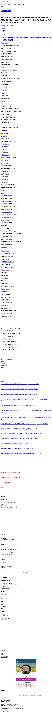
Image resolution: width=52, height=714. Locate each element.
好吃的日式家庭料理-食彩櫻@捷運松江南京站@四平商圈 (14, 443)
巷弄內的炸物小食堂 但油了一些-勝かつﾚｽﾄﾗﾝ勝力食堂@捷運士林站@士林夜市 (19, 438)
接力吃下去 (6, 10)
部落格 (4, 30)
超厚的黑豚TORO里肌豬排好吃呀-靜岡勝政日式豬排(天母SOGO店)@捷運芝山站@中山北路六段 (24, 433)
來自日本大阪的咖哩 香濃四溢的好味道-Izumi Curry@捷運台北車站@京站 (18, 405)
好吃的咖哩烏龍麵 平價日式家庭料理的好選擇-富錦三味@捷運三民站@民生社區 (20, 384)
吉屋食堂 (6, 499)
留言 (11, 549)
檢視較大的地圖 (3, 534)
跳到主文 (3, 14)
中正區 (10, 554)
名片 (4, 31)
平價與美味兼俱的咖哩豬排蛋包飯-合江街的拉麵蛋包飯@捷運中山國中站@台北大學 (21, 453)
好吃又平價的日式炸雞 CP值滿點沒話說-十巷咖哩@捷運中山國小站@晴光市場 (19, 389)
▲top (2, 556)
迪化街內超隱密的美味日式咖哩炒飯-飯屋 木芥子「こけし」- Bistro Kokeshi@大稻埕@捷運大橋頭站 (24, 424)
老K (1, 541)
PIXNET (15, 695)
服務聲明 (39, 695)
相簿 (4, 28)
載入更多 (3, 559)
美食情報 (11, 25)
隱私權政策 (33, 695)
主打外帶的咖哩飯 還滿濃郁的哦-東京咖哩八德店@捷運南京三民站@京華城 (19, 394)
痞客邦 (7, 549)
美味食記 (11, 552)
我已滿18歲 (3, 711)
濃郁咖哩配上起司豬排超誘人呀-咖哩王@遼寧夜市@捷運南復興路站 (17, 448)
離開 (8, 711)
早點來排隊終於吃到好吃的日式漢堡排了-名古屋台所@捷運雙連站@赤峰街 (19, 429)
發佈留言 (3, 567)
